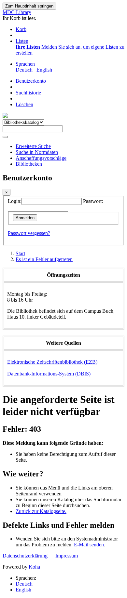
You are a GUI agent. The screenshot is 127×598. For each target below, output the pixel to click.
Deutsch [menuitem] (25, 70)
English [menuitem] (44, 70)
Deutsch (24, 584)
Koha (34, 567)
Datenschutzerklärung (25, 555)
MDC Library (17, 12)
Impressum (66, 555)
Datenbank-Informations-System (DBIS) (49, 373)
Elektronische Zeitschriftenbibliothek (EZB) (52, 362)
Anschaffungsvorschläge (41, 158)
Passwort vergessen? (29, 233)
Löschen (24, 104)
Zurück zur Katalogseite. (41, 511)
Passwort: (93, 201)
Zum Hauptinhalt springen (29, 6)
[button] (21, 29)
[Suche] (5, 137)
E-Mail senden (89, 544)
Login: (14, 201)
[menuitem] (28, 47)
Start (20, 253)
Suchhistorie (28, 92)
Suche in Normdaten (37, 152)
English (23, 589)
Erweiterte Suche (33, 146)
